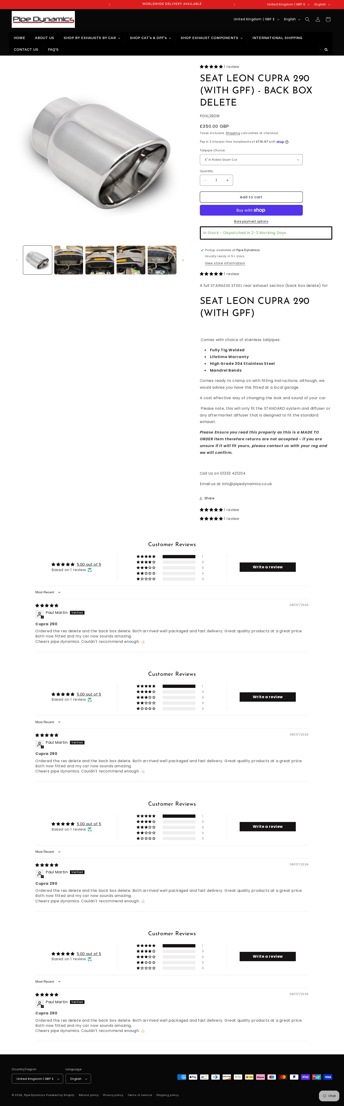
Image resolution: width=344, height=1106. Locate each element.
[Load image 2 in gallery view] (68, 260)
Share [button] (210, 498)
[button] (307, 19)
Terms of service (140, 1095)
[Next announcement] (234, 4)
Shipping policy (167, 1095)
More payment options (251, 221)
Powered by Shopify (60, 1095)
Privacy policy (113, 1095)
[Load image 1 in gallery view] (37, 260)
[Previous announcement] (109, 4)
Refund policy (89, 1095)
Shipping (233, 133)
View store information (225, 263)
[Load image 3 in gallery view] (99, 260)
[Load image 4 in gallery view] (131, 260)
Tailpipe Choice (212, 150)
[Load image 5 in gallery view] (162, 260)
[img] (47, 605)
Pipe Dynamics (34, 1095)
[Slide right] (183, 260)
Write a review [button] (268, 567)
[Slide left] (17, 260)
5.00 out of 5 (89, 564)
